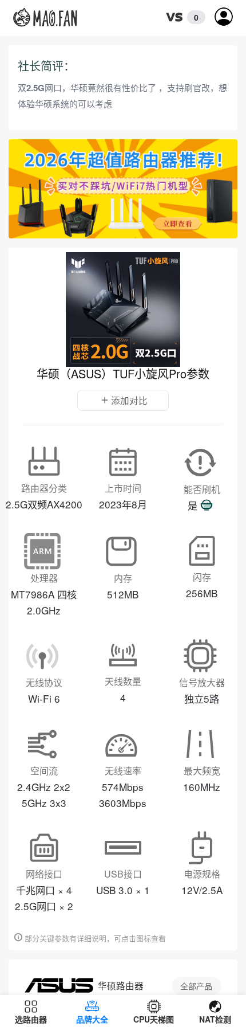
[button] (182, 18)
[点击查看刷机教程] (206, 506)
